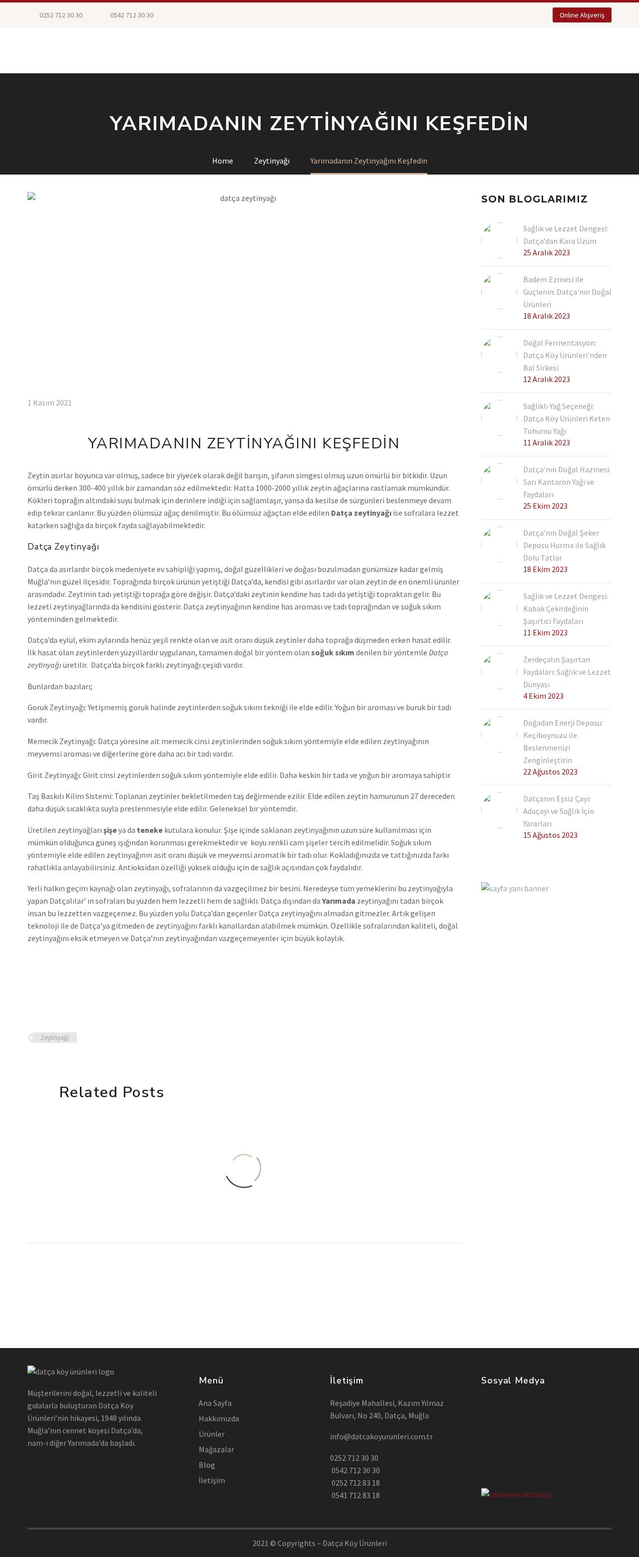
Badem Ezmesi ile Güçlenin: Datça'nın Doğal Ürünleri (567, 291)
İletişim (437, 50)
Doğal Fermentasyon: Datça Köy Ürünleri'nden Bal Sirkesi (565, 355)
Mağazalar (163, 50)
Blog (392, 50)
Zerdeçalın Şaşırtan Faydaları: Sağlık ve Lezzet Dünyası (567, 671)
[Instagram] (223, 15)
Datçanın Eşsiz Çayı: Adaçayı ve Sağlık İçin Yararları (558, 810)
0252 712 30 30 (60, 14)
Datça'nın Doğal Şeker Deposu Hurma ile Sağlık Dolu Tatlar (564, 545)
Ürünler (103, 50)
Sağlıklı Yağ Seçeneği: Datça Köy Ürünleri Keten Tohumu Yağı (566, 418)
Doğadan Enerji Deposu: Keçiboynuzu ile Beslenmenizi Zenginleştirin (563, 741)
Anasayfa (47, 50)
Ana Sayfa (215, 1403)
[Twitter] (208, 15)
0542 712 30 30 (355, 1470)
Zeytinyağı (54, 1037)
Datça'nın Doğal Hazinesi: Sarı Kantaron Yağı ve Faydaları (567, 481)
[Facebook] (193, 15)
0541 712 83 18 (355, 1495)
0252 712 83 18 (355, 1483)
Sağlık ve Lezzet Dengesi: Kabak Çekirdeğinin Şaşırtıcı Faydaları (565, 608)
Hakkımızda (339, 50)
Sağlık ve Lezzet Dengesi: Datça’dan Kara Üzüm (565, 234)
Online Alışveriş (582, 14)
